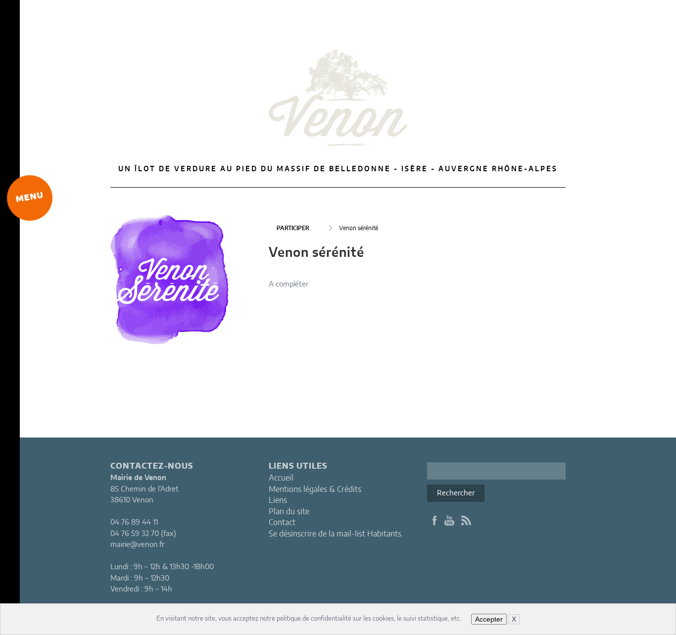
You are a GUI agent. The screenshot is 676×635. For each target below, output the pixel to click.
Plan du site (289, 512)
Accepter (489, 619)
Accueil (281, 478)
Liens (278, 500)
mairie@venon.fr (137, 544)
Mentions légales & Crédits (315, 489)
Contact (282, 523)
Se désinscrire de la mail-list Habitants (335, 534)
